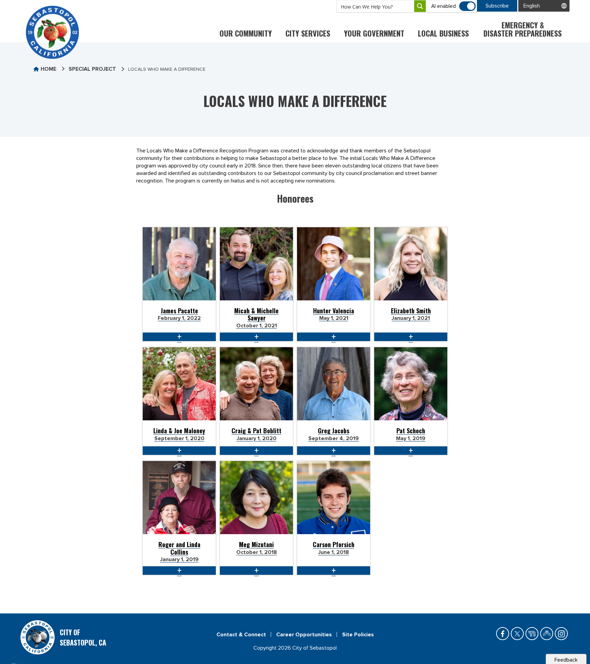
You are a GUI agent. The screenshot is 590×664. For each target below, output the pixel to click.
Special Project (92, 69)
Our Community (246, 33)
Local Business (443, 33)
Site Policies (358, 634)
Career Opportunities (304, 634)
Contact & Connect (241, 634)
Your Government (374, 33)
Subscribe (497, 5)
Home (48, 69)
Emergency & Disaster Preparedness (522, 29)
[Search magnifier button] (420, 6)
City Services (307, 33)
